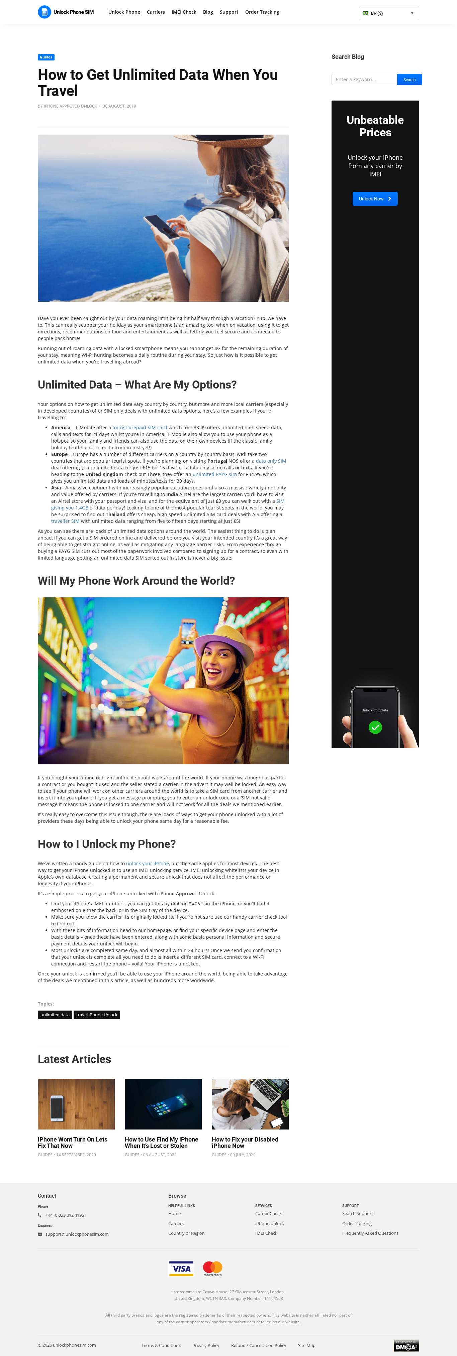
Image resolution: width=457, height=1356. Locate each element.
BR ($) (376, 13)
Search (409, 80)
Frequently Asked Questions (370, 1233)
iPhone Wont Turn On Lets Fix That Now (72, 1143)
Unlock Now (372, 198)
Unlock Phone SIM (68, 12)
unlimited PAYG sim (215, 474)
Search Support (357, 1213)
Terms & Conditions (161, 1345)
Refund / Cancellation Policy (258, 1345)
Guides (46, 57)
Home (174, 1213)
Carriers (156, 12)
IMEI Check (184, 12)
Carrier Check (268, 1213)
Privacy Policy (205, 1345)
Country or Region (186, 1233)
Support (229, 12)
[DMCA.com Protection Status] (406, 1345)
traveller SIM (65, 521)
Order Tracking (262, 12)
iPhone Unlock (269, 1223)
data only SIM (271, 461)
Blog (208, 12)
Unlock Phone (124, 12)
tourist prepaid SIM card (139, 427)
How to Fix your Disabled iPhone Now (245, 1143)
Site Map (306, 1345)
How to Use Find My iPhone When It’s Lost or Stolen (161, 1143)
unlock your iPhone (147, 863)
